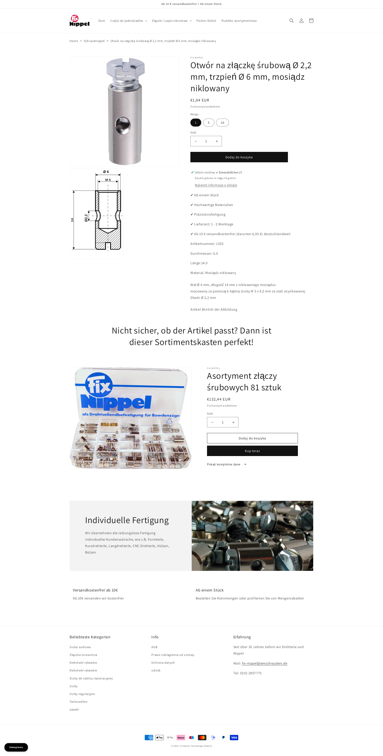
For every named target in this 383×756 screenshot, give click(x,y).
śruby (74, 686)
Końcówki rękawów (83, 663)
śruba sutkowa (80, 647)
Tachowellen (79, 702)
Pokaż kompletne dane (224, 464)
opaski (74, 709)
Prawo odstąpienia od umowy (172, 655)
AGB (154, 647)
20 (222, 123)
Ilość (193, 132)
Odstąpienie (16, 747)
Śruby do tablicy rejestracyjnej (91, 678)
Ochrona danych (163, 663)
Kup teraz (252, 451)
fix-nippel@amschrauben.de (264, 663)
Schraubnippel (94, 41)
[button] (128, 20)
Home (74, 41)
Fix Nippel (185, 745)
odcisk (156, 670)
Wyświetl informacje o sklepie (216, 185)
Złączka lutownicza (83, 655)
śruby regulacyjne (82, 694)
